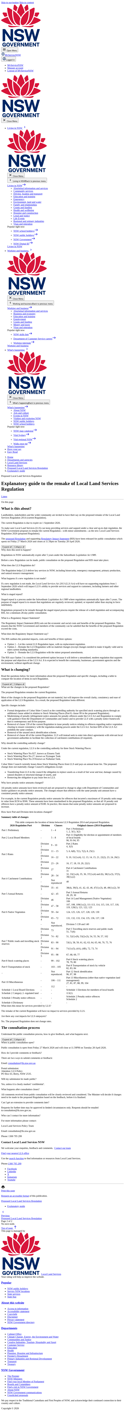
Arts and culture (21, 413)
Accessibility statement (18, 1311)
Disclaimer (12, 1317)
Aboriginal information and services (30, 188)
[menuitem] (15, 65)
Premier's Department (17, 1356)
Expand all (7, 547)
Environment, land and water (27, 202)
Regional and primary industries (28, 221)
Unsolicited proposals (17, 1395)
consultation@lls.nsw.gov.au (22, 1063)
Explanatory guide (16, 1206)
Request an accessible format (15, 1196)
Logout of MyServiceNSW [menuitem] (20, 70)
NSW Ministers (14, 1379)
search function (16, 1158)
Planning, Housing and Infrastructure (25, 1353)
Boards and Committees (18, 1384)
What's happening (17, 407)
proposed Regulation (16, 538)
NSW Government (12, 1370)
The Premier (13, 1376)
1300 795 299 (14, 1163)
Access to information (17, 1308)
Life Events (19, 218)
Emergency (18, 199)
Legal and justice (21, 215)
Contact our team (62, 1148)
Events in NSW (21, 415)
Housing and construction (25, 213)
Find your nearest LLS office (15, 1153)
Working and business (19, 308)
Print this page (8, 1190)
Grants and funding (22, 207)
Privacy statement (15, 1319)
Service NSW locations (18, 1291)
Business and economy (24, 313)
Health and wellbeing (23, 210)
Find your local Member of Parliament (25, 1381)
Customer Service (15, 1345)
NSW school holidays (23, 424)
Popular (6, 1282)
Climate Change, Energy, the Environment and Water (33, 1337)
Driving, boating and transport (27, 194)
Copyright (12, 1314)
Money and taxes (21, 324)
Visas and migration (22, 224)
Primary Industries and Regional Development (29, 1358)
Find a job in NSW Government (22, 1387)
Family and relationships (25, 204)
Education (12, 1347)
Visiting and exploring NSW (27, 418)
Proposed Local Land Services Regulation (21, 1201)
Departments (9, 1328)
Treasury (11, 1364)
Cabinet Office (14, 1334)
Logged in (10, 60)
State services (13, 1294)
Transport (11, 1361)
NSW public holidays (23, 421)
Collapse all (19, 547)
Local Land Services (51, 1274)
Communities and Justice (19, 1339)
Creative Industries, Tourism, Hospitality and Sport (31, 1342)
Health (10, 1350)
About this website (12, 1302)
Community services (23, 191)
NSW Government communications (24, 1392)
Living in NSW (16, 185)
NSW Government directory (21, 1322)
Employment (19, 319)
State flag (11, 1296)
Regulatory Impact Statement (55, 538)
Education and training (24, 196)
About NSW (19, 410)
